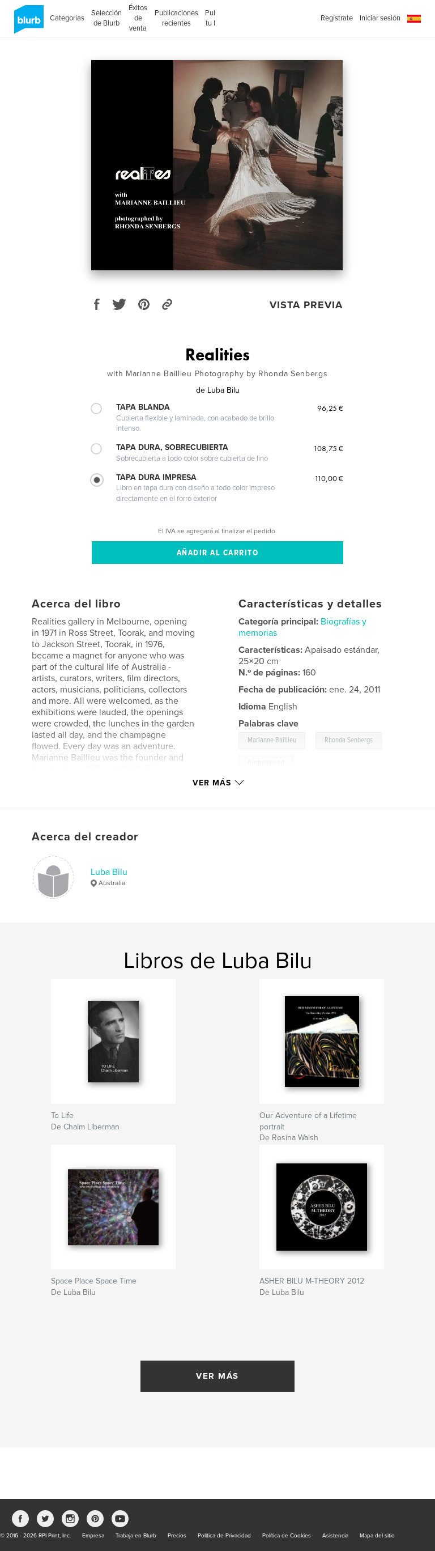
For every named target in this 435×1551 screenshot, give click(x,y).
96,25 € (330, 408)
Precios (177, 1535)
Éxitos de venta (138, 18)
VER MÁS (217, 1376)
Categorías (67, 18)
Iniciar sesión (380, 18)
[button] (414, 19)
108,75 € (328, 448)
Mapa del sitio (377, 1535)
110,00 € (328, 478)
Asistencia (335, 1535)
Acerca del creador (85, 837)
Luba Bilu (109, 872)
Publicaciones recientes (176, 18)
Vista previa (306, 305)
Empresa (93, 1535)
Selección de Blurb (106, 18)
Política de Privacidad (224, 1535)
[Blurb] (27, 24)
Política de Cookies (286, 1535)
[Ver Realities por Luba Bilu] (217, 165)
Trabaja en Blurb (136, 1535)
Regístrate (337, 18)
